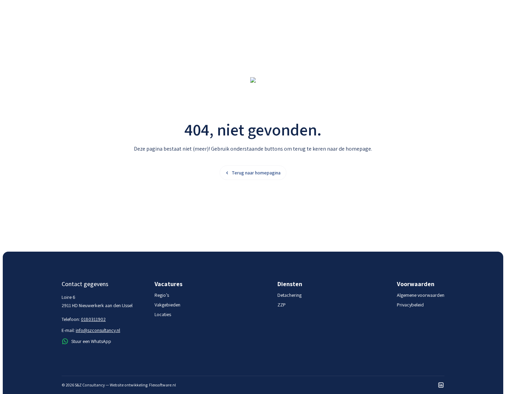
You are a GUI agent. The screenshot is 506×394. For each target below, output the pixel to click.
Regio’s (162, 295)
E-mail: (91, 330)
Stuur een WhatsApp (91, 341)
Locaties (163, 314)
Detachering (289, 295)
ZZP (281, 305)
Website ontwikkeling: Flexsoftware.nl (143, 384)
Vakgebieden (167, 305)
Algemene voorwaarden (420, 295)
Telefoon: (84, 319)
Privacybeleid (410, 305)
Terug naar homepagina (256, 173)
